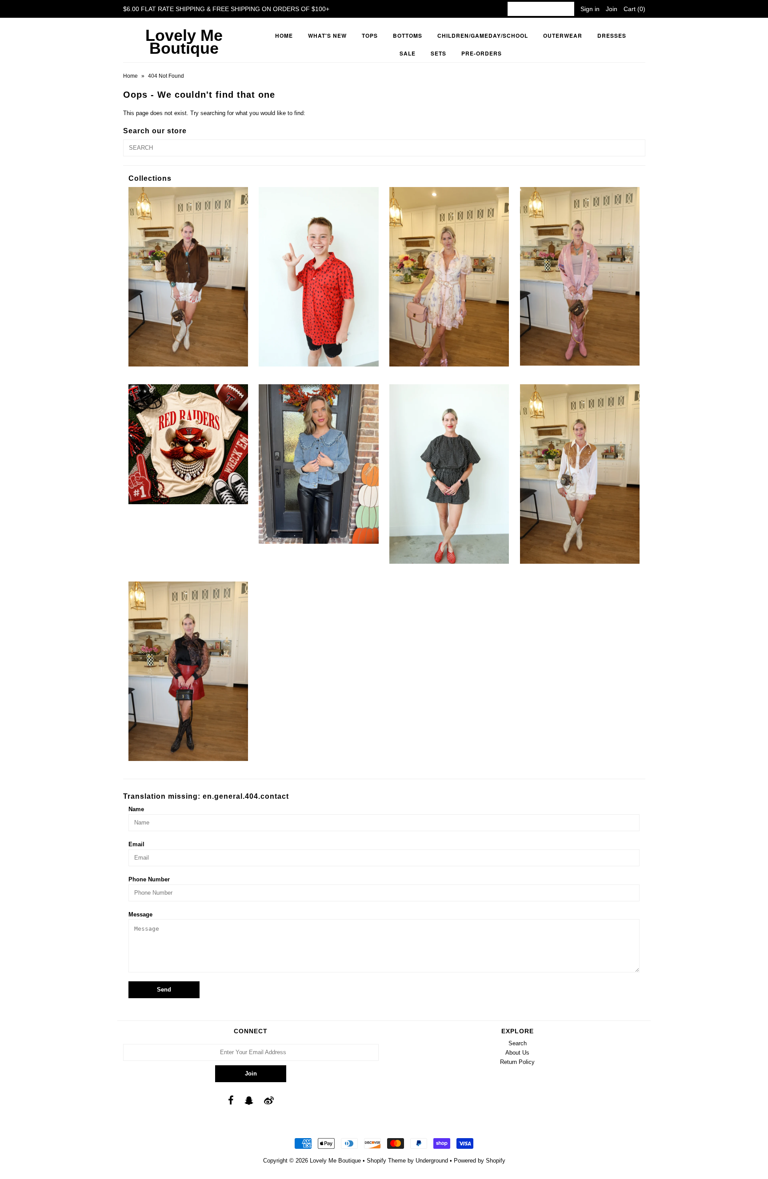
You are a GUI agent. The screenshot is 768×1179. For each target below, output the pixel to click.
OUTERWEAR (562, 36)
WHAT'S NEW (327, 36)
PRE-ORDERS (481, 53)
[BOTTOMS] (188, 276)
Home (284, 36)
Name (136, 809)
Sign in (590, 8)
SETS (438, 53)
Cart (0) (634, 8)
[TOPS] (580, 474)
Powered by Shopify (479, 1160)
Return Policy (517, 1062)
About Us (517, 1052)
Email (136, 844)
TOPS (370, 36)
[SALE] (318, 464)
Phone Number (149, 879)
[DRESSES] (449, 276)
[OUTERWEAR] (580, 276)
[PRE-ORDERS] (188, 444)
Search (517, 1043)
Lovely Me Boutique (184, 41)
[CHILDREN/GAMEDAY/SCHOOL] (318, 276)
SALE (408, 53)
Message (140, 914)
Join (611, 8)
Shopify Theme (386, 1160)
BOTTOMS (407, 36)
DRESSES (611, 36)
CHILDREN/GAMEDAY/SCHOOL (482, 36)
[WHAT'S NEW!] (188, 671)
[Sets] (449, 474)
